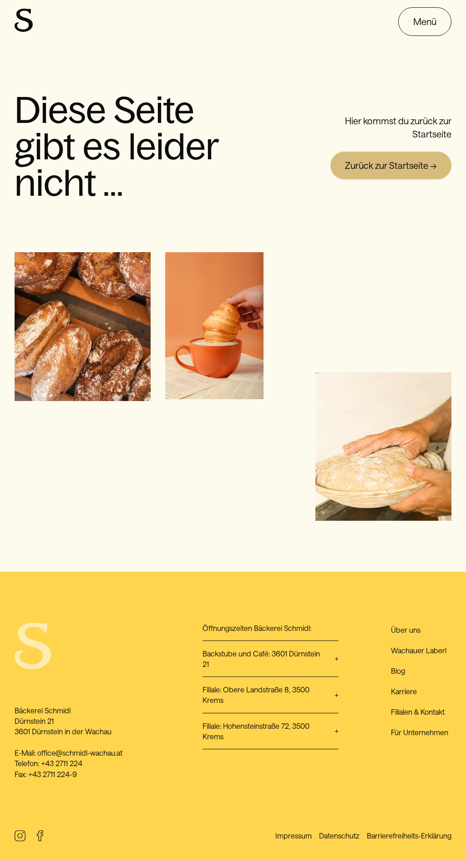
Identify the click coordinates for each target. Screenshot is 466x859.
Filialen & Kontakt (418, 711)
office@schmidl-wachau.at (79, 752)
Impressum (293, 835)
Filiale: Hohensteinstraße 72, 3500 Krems (271, 731)
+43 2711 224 (61, 763)
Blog (398, 670)
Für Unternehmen (419, 732)
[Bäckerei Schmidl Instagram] (20, 837)
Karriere (404, 691)
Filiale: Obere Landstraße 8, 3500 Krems (271, 694)
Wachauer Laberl (418, 650)
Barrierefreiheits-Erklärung (409, 835)
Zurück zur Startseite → (391, 165)
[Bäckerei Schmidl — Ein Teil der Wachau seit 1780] (24, 28)
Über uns (405, 629)
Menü (424, 21)
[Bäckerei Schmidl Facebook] (40, 837)
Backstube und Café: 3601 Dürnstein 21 (271, 658)
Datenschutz (339, 835)
